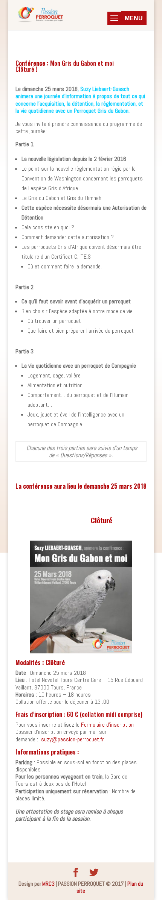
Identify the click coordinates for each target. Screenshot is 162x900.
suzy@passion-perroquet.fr (72, 739)
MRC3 (48, 883)
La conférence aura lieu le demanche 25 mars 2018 (81, 486)
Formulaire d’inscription (107, 725)
